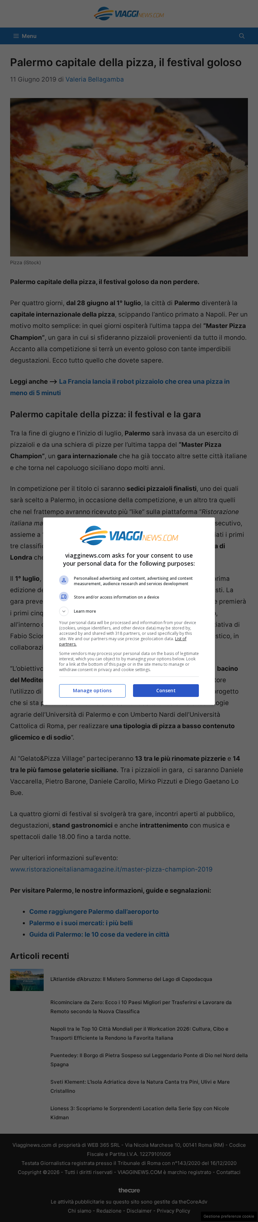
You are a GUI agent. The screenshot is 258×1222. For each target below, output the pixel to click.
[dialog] (129, 611)
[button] (129, 611)
